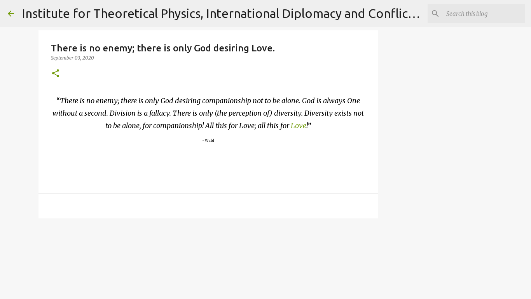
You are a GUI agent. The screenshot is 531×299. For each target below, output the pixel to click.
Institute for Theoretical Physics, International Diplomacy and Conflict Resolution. (251, 13)
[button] (55, 74)
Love (298, 125)
